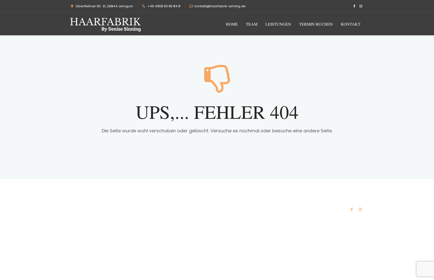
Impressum (354, 202)
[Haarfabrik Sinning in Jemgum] (105, 24)
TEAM (251, 24)
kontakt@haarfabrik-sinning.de (220, 6)
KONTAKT (350, 24)
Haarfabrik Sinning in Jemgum (128, 202)
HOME (232, 24)
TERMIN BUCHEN (316, 24)
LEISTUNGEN (278, 24)
